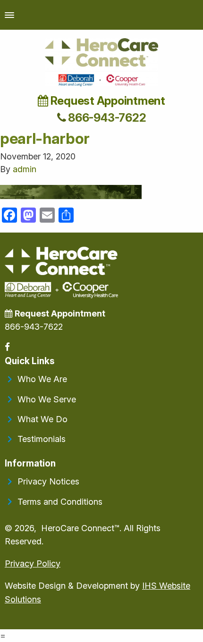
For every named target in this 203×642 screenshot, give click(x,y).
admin (24, 169)
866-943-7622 (106, 118)
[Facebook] (8, 347)
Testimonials (41, 439)
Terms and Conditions (59, 502)
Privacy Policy (32, 563)
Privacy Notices (48, 481)
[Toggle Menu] (9, 14)
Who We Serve (46, 399)
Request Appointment (106, 101)
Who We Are (42, 379)
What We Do (42, 419)
